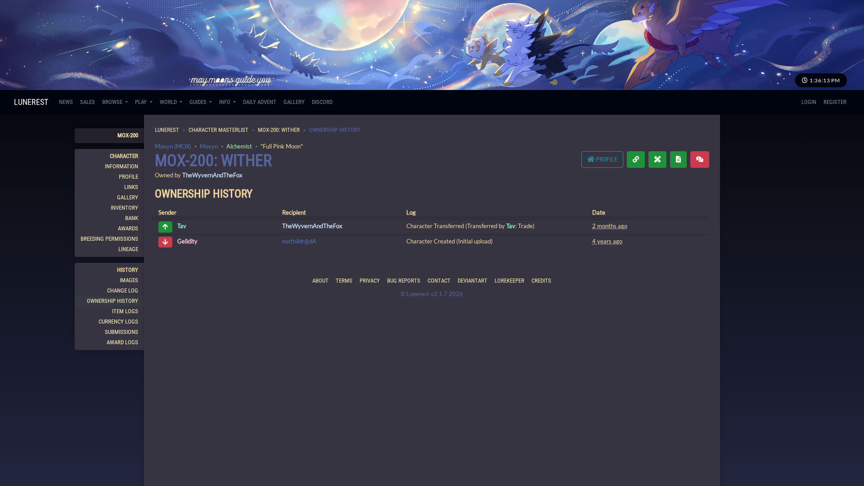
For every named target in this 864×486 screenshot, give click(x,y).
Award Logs (122, 342)
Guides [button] (198, 102)
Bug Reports (403, 280)
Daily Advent (259, 102)
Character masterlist (218, 129)
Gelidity (187, 241)
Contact (439, 280)
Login (808, 102)
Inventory (124, 207)
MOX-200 (127, 135)
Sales (87, 102)
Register (835, 102)
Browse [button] (113, 102)
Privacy (370, 280)
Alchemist (239, 146)
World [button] (169, 102)
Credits (541, 280)
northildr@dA (299, 241)
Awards (128, 228)
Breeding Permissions (109, 238)
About (320, 280)
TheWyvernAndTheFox (212, 175)
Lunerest (31, 102)
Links (131, 187)
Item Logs (125, 311)
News (66, 102)
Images (129, 280)
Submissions (121, 331)
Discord (322, 102)
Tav (181, 226)
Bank (131, 218)
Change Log (122, 290)
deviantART (472, 280)
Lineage (128, 249)
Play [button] (141, 102)
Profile (128, 176)
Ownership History (112, 300)
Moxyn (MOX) (173, 146)
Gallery (294, 102)
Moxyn (209, 146)
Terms (344, 280)
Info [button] (225, 102)
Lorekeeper (509, 280)
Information (121, 166)
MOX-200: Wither (279, 129)
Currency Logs (118, 321)
